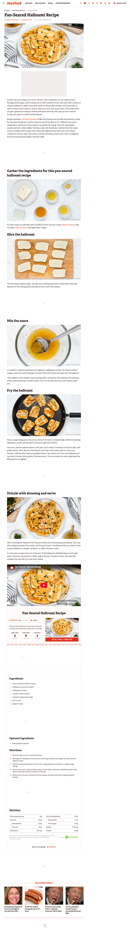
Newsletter (121, 3)
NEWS (50, 3)
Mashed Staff (27, 20)
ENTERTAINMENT (63, 3)
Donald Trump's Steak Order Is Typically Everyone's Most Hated (53, 909)
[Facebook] (81, 3)
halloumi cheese (68, 225)
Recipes (7, 10)
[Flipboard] (101, 3)
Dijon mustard (21, 227)
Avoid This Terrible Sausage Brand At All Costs (32, 909)
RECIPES (28, 3)
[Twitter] (89, 3)
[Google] (105, 3)
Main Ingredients (18, 10)
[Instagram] (93, 3)
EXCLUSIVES (40, 3)
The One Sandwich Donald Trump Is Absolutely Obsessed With (73, 910)
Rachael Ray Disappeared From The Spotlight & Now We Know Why (13, 909)
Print (35, 620)
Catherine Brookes (12, 20)
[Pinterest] (97, 3)
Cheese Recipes (32, 10)
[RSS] (109, 3)
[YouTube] (85, 3)
